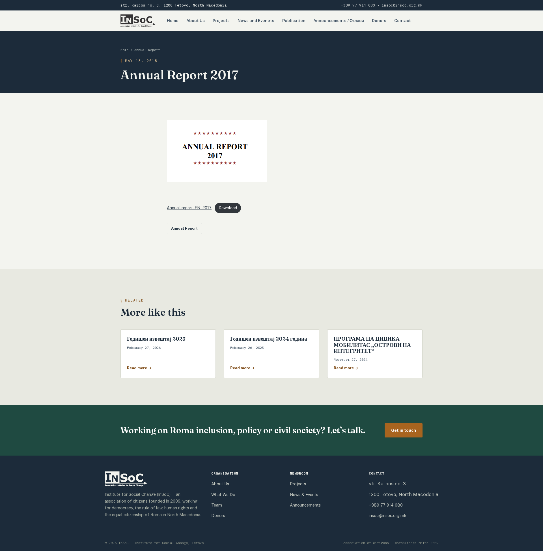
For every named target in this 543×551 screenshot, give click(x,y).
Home (172, 20)
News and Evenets (256, 20)
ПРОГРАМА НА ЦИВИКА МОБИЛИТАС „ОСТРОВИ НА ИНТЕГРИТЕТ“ (372, 344)
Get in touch (403, 430)
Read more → (139, 368)
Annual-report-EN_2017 (189, 208)
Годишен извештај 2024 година (268, 338)
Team (216, 505)
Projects (221, 20)
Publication (293, 20)
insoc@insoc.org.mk (402, 5)
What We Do (223, 494)
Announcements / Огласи (338, 20)
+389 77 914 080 (358, 5)
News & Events (304, 494)
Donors (379, 20)
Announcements (305, 505)
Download (228, 208)
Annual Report (147, 50)
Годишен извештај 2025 (156, 338)
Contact (402, 20)
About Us (195, 20)
